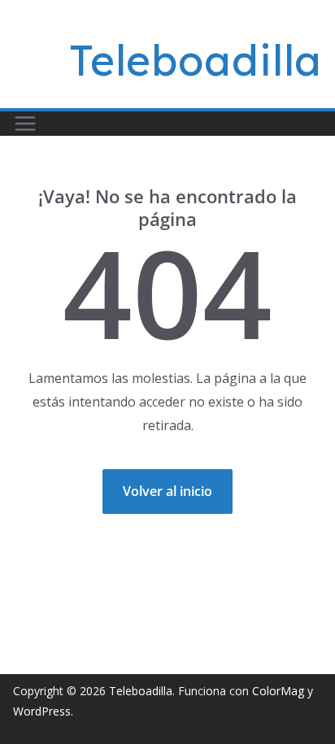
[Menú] (25, 123)
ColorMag (278, 690)
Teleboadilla (195, 60)
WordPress (42, 711)
